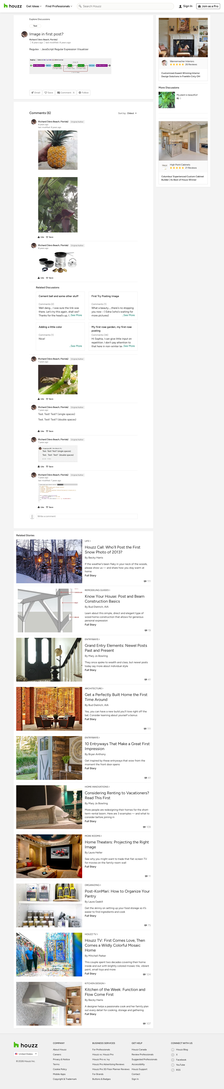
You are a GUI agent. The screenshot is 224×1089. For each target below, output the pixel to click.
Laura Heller (95, 852)
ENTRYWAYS (91, 639)
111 (149, 581)
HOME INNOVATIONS (96, 786)
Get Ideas (32, 6)
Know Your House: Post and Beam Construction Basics (114, 599)
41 (149, 679)
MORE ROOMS (92, 836)
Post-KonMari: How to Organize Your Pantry (117, 893)
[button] (127, 113)
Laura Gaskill (95, 901)
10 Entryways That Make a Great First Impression (117, 746)
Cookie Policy (60, 1069)
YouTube (180, 1064)
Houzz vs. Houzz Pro (102, 1054)
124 (148, 974)
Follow (85, 92)
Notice (66, 1059)
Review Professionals (142, 1054)
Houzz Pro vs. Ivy (101, 1059)
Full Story (90, 575)
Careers (57, 1054)
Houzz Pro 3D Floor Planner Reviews (111, 1069)
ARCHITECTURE (93, 688)
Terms (56, 1064)
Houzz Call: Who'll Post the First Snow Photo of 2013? (112, 549)
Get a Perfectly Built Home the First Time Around (116, 697)
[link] (187, 64)
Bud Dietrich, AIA (98, 606)
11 (149, 876)
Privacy (56, 1059)
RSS (178, 1070)
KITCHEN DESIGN (94, 983)
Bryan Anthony (97, 754)
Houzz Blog (182, 1049)
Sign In (135, 1079)
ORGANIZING (92, 885)
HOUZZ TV (90, 934)
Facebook (181, 1059)
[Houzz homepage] (13, 5)
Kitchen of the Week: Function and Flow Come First (115, 992)
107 (148, 1023)
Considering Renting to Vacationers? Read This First (117, 795)
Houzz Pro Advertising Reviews (108, 1064)
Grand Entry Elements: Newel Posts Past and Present (116, 648)
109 (148, 827)
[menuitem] (34, 6)
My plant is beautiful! (187, 95)
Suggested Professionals (144, 1059)
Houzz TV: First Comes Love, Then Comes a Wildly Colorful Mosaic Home (115, 945)
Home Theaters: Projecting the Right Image (117, 844)
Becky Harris (95, 557)
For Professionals (101, 1049)
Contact (136, 1074)
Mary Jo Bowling (98, 655)
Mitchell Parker (97, 955)
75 (149, 925)
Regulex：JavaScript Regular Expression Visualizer (58, 49)
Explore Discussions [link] (39, 19)
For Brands (97, 1074)
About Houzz (59, 1049)
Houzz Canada (139, 1049)
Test (35, 26)
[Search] (80, 6)
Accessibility (138, 1064)
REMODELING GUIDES (97, 590)
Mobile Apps (59, 1074)
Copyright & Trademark (65, 1079)
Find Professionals (58, 6)
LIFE (87, 541)
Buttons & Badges (101, 1079)
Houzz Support (139, 1069)
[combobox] (125, 6)
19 (149, 630)
